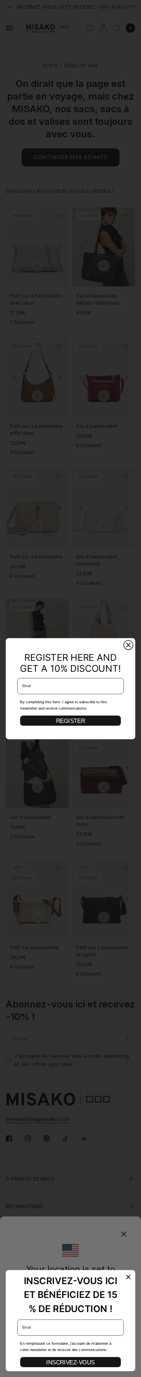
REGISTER (70, 720)
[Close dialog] (128, 645)
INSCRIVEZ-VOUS (70, 1362)
